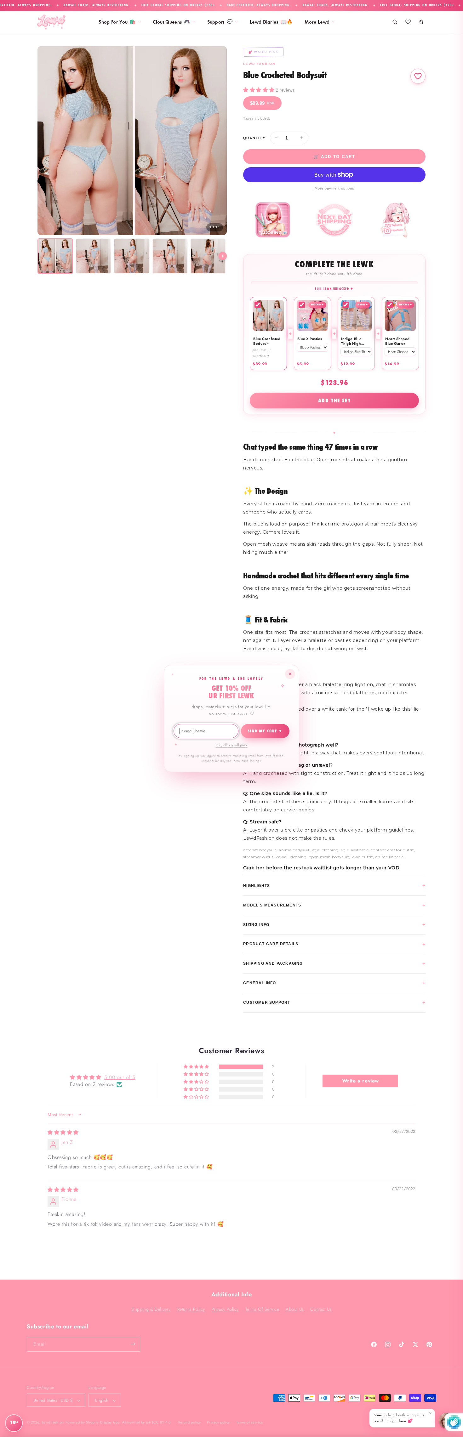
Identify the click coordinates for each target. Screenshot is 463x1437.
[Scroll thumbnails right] (223, 256)
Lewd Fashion (53, 1422)
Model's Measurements (334, 905)
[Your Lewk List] (408, 22)
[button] (259, 90)
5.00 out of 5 (119, 1077)
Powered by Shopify (82, 1422)
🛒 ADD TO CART (334, 156)
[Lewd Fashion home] (51, 22)
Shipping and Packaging (334, 963)
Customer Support (334, 1002)
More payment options (334, 188)
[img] (63, 1132)
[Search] (394, 22)
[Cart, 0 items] (421, 22)
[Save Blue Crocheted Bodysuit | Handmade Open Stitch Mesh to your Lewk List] (418, 76)
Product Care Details (334, 944)
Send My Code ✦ (265, 731)
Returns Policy (191, 1309)
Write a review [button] (360, 1080)
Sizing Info (334, 924)
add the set (334, 400)
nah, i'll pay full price (232, 745)
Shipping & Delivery (151, 1309)
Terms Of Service (262, 1309)
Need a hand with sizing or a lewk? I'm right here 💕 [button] (403, 1417)
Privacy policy (218, 1422)
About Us (295, 1309)
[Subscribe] (133, 1344)
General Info (334, 982)
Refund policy (189, 1422)
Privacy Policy (225, 1309)
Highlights (334, 885)
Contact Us (321, 1309)
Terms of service (249, 1422)
